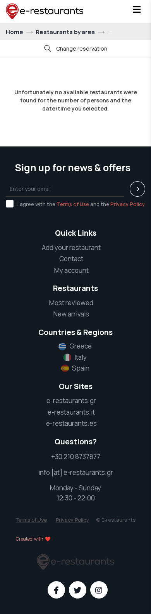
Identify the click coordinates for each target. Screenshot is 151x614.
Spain (80, 368)
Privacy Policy (127, 204)
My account (71, 270)
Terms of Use (73, 204)
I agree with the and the (81, 204)
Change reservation (81, 48)
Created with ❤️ (33, 539)
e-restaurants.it (71, 412)
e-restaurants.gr (71, 400)
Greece (80, 346)
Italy (80, 357)
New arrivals (71, 314)
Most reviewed (71, 303)
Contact (71, 259)
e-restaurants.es (71, 423)
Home (15, 32)
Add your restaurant (71, 247)
